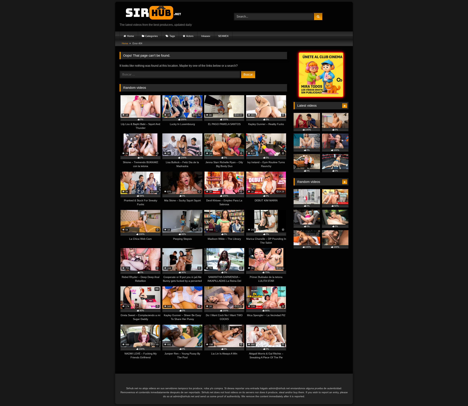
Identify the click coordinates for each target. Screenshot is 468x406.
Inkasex (205, 36)
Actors (189, 36)
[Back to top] (457, 395)
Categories (151, 36)
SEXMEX (223, 36)
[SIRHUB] (152, 14)
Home (130, 36)
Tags (172, 36)
